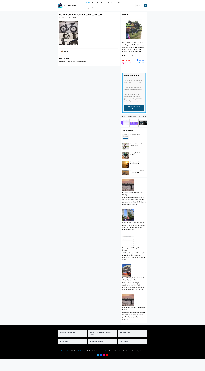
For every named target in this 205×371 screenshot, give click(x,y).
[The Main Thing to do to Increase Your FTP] (125, 146)
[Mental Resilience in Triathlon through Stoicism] (125, 172)
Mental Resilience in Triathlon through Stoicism (137, 171)
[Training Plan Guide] (125, 137)
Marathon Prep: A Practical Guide (133, 222)
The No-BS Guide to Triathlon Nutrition (133, 116)
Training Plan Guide (135, 134)
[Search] (145, 5)
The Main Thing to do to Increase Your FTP (136, 144)
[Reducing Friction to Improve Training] (125, 155)
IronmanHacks (70, 5)
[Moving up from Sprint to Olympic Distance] (125, 164)
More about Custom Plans (134, 108)
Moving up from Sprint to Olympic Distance (136, 162)
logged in (71, 62)
